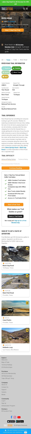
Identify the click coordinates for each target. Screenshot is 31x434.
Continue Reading (15, 168)
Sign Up (4, 403)
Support (4, 389)
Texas (8, 60)
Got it (25, 432)
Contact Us (5, 387)
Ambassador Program (8, 406)
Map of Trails (5, 362)
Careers (4, 392)
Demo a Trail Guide (15, 216)
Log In (3, 401)
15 (11, 21)
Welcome (4, 360)
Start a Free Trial (14, 204)
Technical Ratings (7, 365)
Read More (9, 26)
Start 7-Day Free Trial (12, 30)
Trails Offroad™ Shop (8, 378)
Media (3, 394)
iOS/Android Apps (7, 367)
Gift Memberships (7, 376)
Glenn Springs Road (11, 147)
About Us (4, 384)
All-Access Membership (9, 373)
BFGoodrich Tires (7, 411)
